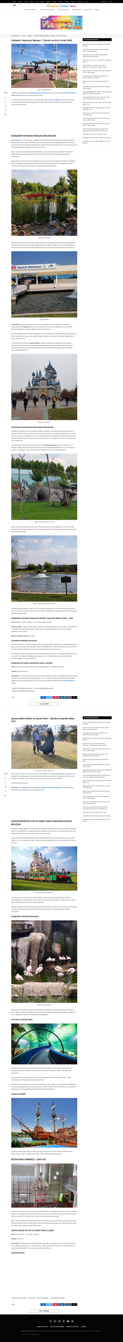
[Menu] (14, 5)
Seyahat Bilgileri (76, 9)
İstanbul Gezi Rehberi (30, 9)
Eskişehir (67, 1)
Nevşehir (60, 1)
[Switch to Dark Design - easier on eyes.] (109, 1)
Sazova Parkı (31, 1298)
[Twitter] (5, 101)
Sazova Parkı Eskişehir (43, 1298)
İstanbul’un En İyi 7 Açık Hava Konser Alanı (95, 134)
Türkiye (14, 1)
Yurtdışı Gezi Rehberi (57, 1326)
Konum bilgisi (68, 681)
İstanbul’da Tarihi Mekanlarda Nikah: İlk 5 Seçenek (97, 137)
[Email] (5, 114)
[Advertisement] (44, 119)
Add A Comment (44, 704)
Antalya (42, 1)
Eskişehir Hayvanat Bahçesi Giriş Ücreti (22, 688)
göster (26, 783)
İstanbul (20, 1)
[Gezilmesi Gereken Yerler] (61, 5)
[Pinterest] (5, 110)
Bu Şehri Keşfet (15, 36)
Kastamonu (80, 1)
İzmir (37, 1)
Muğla (54, 1)
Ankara (32, 1)
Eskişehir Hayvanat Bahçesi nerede (44, 688)
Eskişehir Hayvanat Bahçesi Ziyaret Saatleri (23, 691)
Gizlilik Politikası (72, 1326)
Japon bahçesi (16, 140)
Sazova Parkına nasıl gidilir (58, 1298)
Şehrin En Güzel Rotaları (47, 9)
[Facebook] (5, 97)
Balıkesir (48, 1)
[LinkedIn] (5, 106)
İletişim (97, 9)
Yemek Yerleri (88, 9)
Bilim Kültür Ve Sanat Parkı (19, 1298)
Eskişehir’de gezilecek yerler (50, 787)
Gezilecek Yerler (42, 1326)
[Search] (111, 1)
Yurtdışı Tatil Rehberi (63, 9)
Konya (86, 1)
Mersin (73, 1)
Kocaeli (26, 1)
